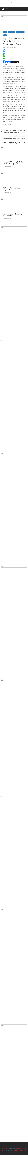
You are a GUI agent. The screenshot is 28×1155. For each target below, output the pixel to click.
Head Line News (11, 32)
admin (14, 47)
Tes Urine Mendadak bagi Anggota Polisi (11, 189)
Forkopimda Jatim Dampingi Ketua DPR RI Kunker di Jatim (12, 215)
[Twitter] (14, 52)
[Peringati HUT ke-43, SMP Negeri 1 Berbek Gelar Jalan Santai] (14, 147)
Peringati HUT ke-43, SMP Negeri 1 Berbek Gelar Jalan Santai (14, 163)
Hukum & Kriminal (20, 32)
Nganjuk (5, 34)
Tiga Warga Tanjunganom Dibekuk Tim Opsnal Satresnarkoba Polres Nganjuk (14, 131)
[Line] (14, 57)
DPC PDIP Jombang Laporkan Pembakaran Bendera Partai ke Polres (14, 137)
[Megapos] (3, 9)
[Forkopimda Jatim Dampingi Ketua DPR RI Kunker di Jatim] (14, 199)
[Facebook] (14, 50)
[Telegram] (14, 60)
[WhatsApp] (14, 55)
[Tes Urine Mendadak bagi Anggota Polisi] (14, 173)
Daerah (4, 32)
